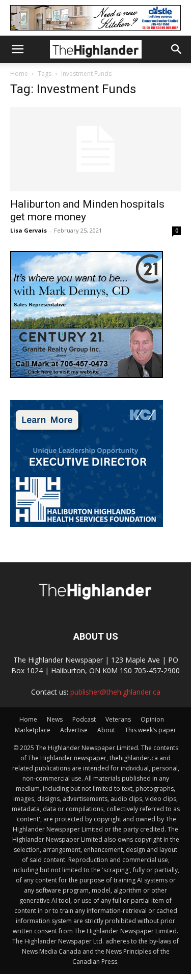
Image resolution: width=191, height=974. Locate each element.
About (106, 730)
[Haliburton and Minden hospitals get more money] (95, 149)
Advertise (74, 730)
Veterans (118, 719)
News (55, 719)
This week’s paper (150, 730)
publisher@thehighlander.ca (115, 692)
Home (19, 73)
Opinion (152, 719)
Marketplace (32, 730)
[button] (17, 49)
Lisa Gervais (28, 230)
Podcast (84, 719)
